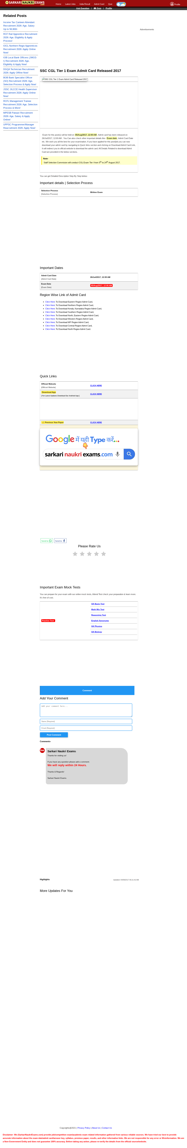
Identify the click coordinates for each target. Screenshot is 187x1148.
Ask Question (82, 8)
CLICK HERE (96, 385)
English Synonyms (100, 621)
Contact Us (107, 1128)
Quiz (110, 4)
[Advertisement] (97, 18)
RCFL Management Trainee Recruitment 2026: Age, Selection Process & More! (20, 104)
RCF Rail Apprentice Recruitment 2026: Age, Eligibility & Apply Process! (20, 37)
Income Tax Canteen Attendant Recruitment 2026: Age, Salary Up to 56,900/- (18, 25)
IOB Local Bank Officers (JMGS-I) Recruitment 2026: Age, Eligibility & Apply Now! (20, 61)
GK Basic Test (97, 604)
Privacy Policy (83, 1128)
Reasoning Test (98, 615)
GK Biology (96, 632)
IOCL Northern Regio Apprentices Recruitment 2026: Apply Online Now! (20, 49)
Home (58, 4)
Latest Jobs (70, 4)
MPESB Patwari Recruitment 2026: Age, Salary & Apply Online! (18, 116)
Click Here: (50, 315)
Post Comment (54, 735)
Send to (45, 541)
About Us (96, 1128)
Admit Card (99, 4)
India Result (85, 4)
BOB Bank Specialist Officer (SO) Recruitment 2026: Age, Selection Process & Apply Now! (19, 81)
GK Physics (96, 626)
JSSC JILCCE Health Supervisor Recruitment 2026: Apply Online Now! (20, 92)
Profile (109, 8)
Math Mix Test (97, 609)
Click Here (50, 302)
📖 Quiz (97, 8)
